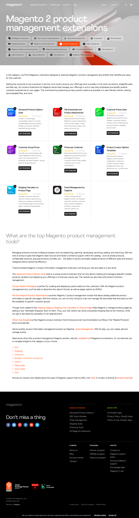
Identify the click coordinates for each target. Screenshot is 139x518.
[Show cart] (131, 5)
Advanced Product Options (82, 412)
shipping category (45, 307)
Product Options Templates (24, 286)
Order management (93, 44)
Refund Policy (101, 504)
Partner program (97, 450)
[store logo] (14, 5)
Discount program (98, 457)
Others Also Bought (21, 319)
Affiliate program (97, 453)
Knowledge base (117, 467)
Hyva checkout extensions (76, 38)
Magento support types (118, 455)
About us (74, 450)
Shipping (18, 351)
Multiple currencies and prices (28, 358)
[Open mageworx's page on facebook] (8, 425)
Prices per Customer (73, 147)
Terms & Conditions (87, 504)
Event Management (84, 329)
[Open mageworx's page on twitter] (14, 425)
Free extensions (59, 55)
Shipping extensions (18, 44)
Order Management (78, 420)
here (93, 377)
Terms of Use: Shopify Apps (119, 420)
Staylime (17, 504)
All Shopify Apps (114, 412)
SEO (16, 347)
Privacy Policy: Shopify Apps (120, 416)
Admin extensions (18, 55)
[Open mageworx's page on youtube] (31, 425)
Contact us (115, 450)
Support (114, 4)
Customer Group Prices (28, 147)
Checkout (18, 354)
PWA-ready (19, 365)
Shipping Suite (76, 423)
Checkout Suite (76, 427)
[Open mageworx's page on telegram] (37, 425)
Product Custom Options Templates (118, 149)
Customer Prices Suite (117, 109)
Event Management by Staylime (74, 189)
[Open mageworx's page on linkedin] (26, 425)
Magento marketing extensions (56, 49)
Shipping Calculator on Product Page (28, 189)
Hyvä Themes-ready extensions (48, 38)
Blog (75, 4)
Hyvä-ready (19, 368)
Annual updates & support (118, 462)
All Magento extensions (80, 431)
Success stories (76, 457)
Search (17, 361)
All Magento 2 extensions (20, 38)
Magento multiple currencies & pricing (24, 49)
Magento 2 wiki (117, 471)
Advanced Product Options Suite (30, 111)
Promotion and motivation (84, 49)
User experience (107, 49)
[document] (69, 514)
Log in (104, 4)
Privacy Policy (74, 504)
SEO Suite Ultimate (78, 416)
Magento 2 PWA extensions (82, 55)
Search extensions (38, 55)
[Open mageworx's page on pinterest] (20, 425)
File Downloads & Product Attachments (29, 295)
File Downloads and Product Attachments (73, 111)
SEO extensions (116, 38)
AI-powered (98, 38)
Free (16, 372)
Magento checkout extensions (44, 44)
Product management (70, 44)
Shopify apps (55, 4)
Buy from (24, 134)
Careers (73, 461)
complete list (84, 338)
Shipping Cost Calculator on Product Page (73, 307)
